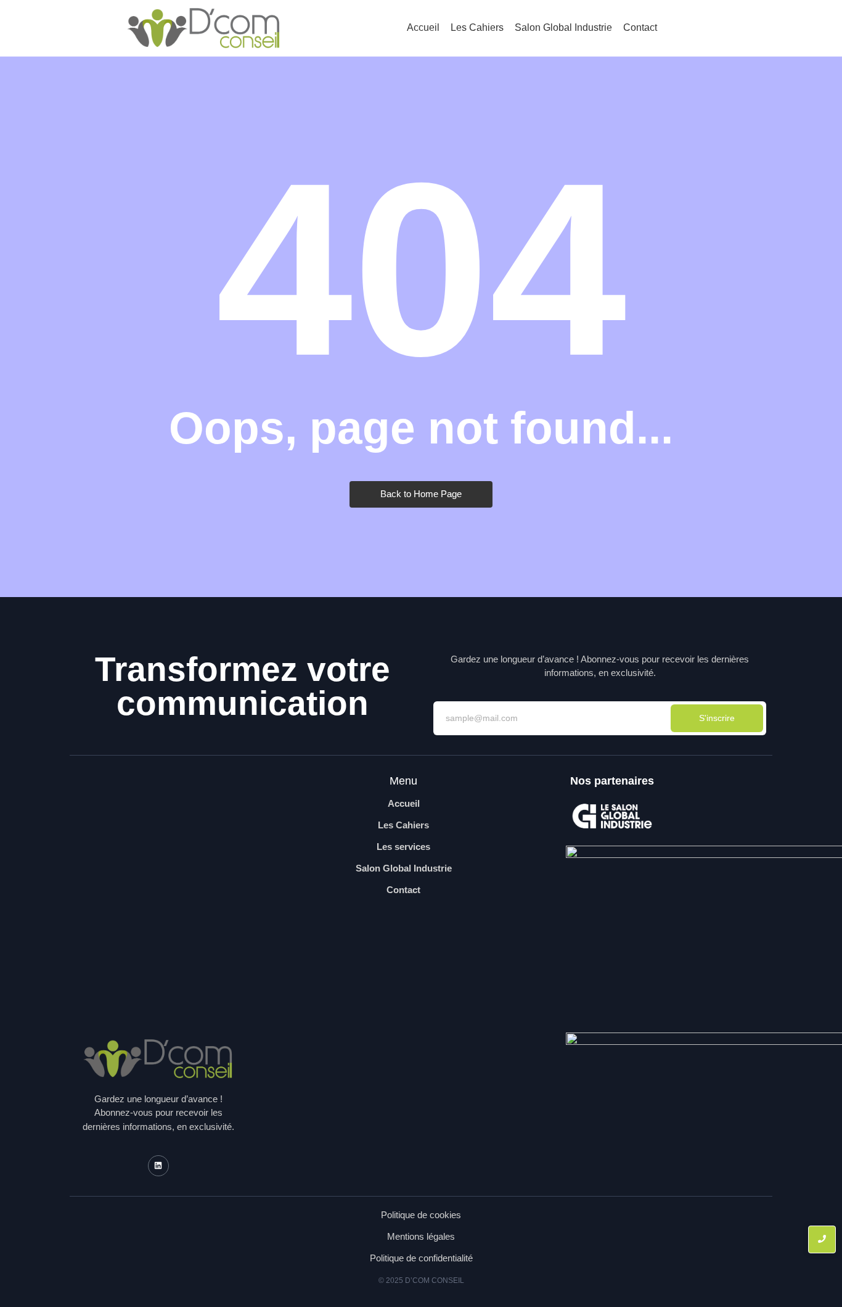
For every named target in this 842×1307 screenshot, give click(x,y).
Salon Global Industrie (563, 27)
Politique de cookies (421, 1215)
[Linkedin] (158, 1165)
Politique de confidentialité (421, 1258)
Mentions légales (421, 1236)
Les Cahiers (477, 27)
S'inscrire (717, 718)
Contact (640, 27)
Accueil (423, 27)
